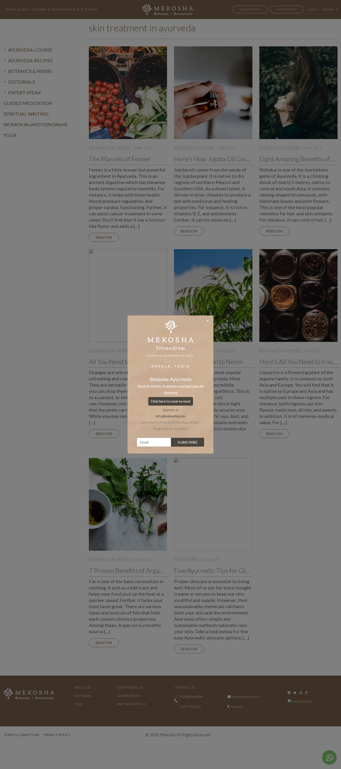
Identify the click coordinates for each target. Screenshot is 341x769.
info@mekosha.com (170, 416)
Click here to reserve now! (171, 401)
